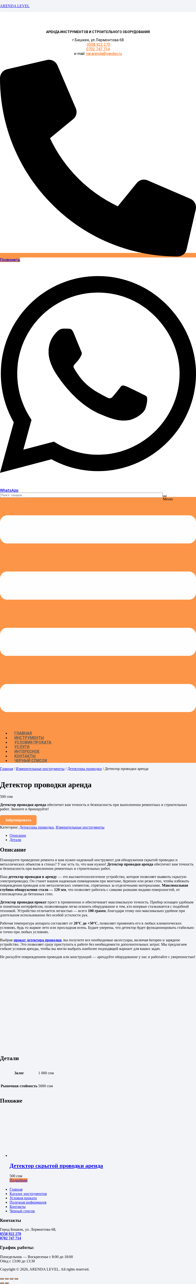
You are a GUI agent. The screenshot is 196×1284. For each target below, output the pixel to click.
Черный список (30, 760)
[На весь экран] (7, 1278)
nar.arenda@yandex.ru (104, 53)
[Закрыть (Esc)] (16, 1278)
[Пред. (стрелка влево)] (2, 1283)
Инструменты (29, 737)
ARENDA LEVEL (15, 6)
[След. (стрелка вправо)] (7, 1283)
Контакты (25, 756)
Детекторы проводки (84, 769)
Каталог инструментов (28, 1194)
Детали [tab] (15, 840)
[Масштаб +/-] (2, 1278)
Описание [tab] (18, 835)
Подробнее (18, 1180)
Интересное (26, 751)
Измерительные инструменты (40, 769)
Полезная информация (28, 1202)
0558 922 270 (98, 44)
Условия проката (32, 742)
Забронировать (18, 820)
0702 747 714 (98, 49)
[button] (98, 612)
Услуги (21, 747)
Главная (23, 733)
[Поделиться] (11, 1278)
